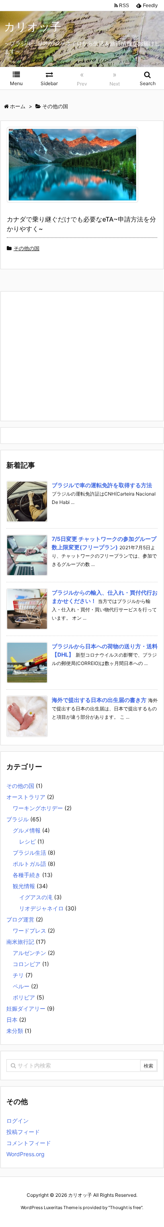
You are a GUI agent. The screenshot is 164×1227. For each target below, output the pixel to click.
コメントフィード (28, 1142)
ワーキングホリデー (38, 808)
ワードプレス (29, 930)
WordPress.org (25, 1154)
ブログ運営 (20, 919)
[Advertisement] (73, 355)
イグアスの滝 (36, 897)
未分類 (14, 1030)
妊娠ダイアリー (25, 1008)
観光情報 (24, 886)
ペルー (21, 986)
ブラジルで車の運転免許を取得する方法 (102, 485)
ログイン (17, 1120)
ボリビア (24, 997)
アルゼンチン (29, 952)
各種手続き (27, 874)
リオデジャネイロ (41, 908)
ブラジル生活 (29, 852)
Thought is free (125, 1207)
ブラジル (17, 819)
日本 (12, 1019)
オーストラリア (25, 796)
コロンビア (27, 964)
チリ (18, 975)
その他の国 (26, 248)
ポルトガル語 (29, 863)
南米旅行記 (20, 941)
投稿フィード (23, 1131)
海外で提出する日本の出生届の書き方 (99, 699)
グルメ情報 (27, 830)
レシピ (27, 841)
